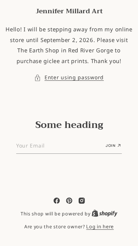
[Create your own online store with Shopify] (104, 213)
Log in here (100, 226)
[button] (69, 78)
